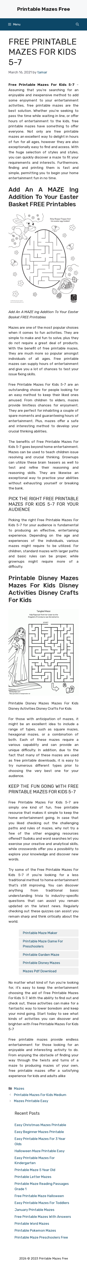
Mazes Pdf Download (39, 971)
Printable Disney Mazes (41, 963)
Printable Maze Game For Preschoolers (43, 943)
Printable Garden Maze (41, 955)
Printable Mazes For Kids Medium (40, 1095)
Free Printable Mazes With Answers (43, 1217)
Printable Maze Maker (40, 933)
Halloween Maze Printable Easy (40, 1151)
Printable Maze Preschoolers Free (41, 1237)
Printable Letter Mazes (33, 1177)
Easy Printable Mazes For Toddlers (42, 1203)
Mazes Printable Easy (31, 1101)
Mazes (19, 1088)
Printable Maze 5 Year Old (35, 1170)
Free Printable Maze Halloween (39, 1196)
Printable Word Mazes (32, 1223)
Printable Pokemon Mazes (35, 1230)
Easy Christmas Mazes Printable (40, 1125)
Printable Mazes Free (43, 9)
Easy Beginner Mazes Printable (39, 1132)
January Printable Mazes (34, 1210)
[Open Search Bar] (77, 24)
